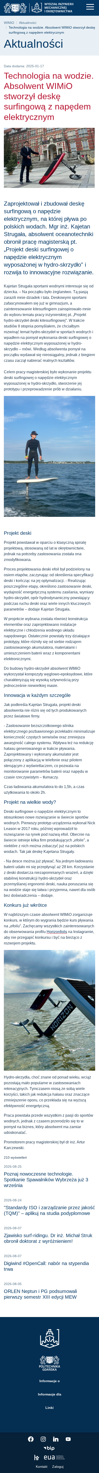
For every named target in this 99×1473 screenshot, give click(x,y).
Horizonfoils (57, 932)
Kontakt (41, 1466)
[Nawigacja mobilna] (90, 7)
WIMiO (9, 23)
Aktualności (27, 23)
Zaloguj (57, 1466)
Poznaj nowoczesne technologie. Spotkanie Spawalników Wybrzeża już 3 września (46, 1179)
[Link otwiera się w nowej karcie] (31, 1439)
